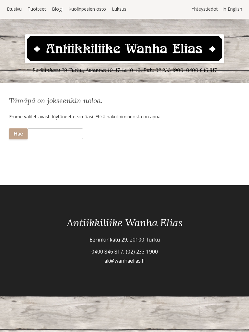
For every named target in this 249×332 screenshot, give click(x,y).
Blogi (57, 9)
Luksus (119, 9)
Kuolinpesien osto (87, 9)
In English (232, 9)
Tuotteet (37, 9)
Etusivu (14, 9)
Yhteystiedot (205, 9)
